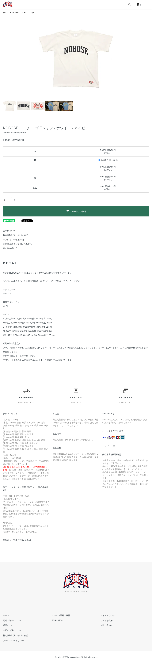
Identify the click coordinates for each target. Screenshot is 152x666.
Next (111, 58)
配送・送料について (12, 620)
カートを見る (106, 620)
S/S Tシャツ (29, 12)
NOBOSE (16, 12)
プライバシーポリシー (13, 640)
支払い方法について (12, 630)
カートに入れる (79, 211)
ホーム (5, 12)
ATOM (60, 620)
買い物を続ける (10, 248)
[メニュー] (147, 4)
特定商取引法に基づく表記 (15, 235)
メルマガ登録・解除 (61, 615)
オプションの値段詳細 (13, 239)
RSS (54, 620)
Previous (41, 58)
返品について (9, 230)
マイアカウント (107, 615)
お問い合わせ (106, 625)
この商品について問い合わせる (17, 243)
